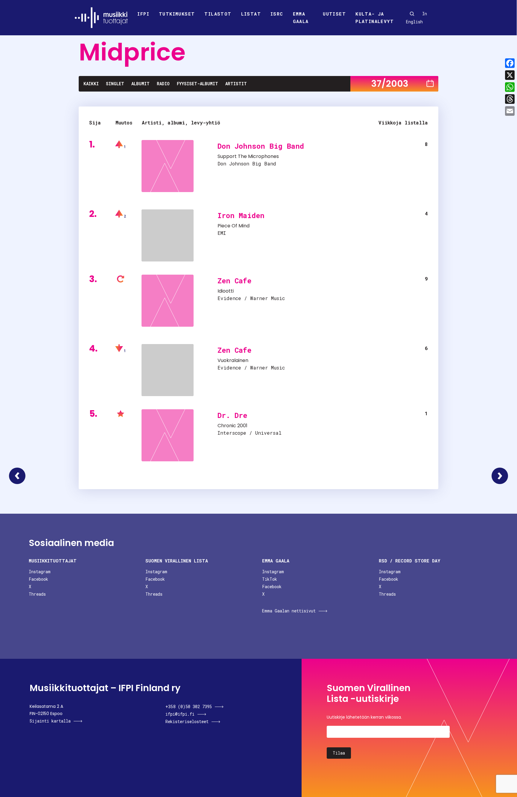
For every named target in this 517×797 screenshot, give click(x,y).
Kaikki (91, 83)
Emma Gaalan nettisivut (289, 611)
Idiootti (226, 291)
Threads (37, 594)
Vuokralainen (233, 360)
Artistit (236, 83)
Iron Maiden (241, 215)
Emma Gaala (301, 18)
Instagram (40, 571)
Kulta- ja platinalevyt (374, 18)
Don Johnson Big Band (261, 146)
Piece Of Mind (234, 225)
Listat (251, 14)
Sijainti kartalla (50, 721)
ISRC (276, 14)
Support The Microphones (248, 156)
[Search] (412, 14)
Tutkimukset (177, 14)
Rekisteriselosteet (187, 721)
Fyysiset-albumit (197, 83)
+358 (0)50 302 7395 (188, 706)
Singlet (115, 83)
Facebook (38, 579)
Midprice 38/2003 (500, 476)
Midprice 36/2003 (17, 476)
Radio (163, 83)
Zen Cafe (234, 280)
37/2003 (389, 83)
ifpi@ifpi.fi (179, 714)
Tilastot (217, 14)
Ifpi (143, 14)
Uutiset (334, 14)
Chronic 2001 (232, 425)
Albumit (140, 83)
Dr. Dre (232, 415)
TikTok (269, 579)
